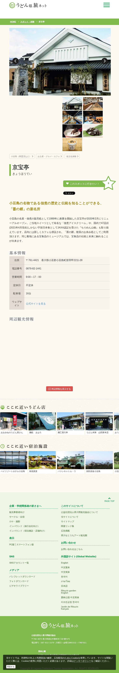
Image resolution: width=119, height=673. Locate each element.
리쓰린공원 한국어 (70, 602)
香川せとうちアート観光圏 (74, 535)
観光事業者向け (16, 512)
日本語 (64, 586)
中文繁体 (65, 567)
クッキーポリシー (82, 661)
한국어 (64, 576)
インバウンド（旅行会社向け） (24, 526)
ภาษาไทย (65, 581)
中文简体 (65, 572)
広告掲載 (65, 530)
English (64, 563)
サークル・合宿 (16, 517)
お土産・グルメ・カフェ (49, 156)
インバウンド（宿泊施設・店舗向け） (27, 530)
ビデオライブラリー (19, 586)
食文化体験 (71, 156)
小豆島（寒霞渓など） (21, 156)
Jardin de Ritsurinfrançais (69, 607)
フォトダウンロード (19, 581)
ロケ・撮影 (14, 521)
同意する (11, 667)
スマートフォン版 (25, 544)
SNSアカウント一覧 (19, 563)
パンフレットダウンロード (22, 576)
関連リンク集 (67, 526)
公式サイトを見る (36, 303)
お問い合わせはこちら (72, 549)
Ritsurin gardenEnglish (68, 591)
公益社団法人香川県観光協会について (79, 512)
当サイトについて (69, 517)
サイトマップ (67, 521)
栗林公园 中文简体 (70, 597)
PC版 (11, 544)
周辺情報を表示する (61, 389)
